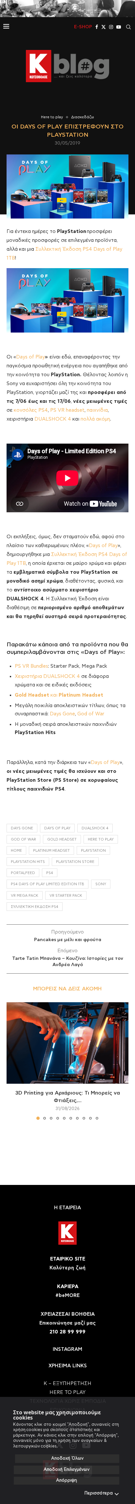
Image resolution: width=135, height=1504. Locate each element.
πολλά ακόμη (95, 419)
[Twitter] (103, 26)
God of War (90, 713)
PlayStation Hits (28, 862)
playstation (93, 850)
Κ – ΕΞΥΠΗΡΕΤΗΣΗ (67, 1383)
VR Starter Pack (65, 895)
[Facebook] (96, 26)
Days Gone (62, 713)
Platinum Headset (51, 850)
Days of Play (30, 357)
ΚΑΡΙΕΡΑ (67, 1286)
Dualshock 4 (95, 828)
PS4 (49, 873)
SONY (100, 884)
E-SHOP (83, 27)
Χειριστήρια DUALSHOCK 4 (47, 676)
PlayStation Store (75, 862)
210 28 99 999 (67, 1332)
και (59, 695)
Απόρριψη (66, 1480)
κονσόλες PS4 (31, 410)
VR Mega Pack (24, 895)
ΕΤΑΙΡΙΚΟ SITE (67, 1259)
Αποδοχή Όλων (67, 1458)
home (16, 850)
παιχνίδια (97, 410)
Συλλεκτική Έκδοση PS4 (34, 907)
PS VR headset (67, 410)
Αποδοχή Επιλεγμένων (66, 1470)
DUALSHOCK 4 (52, 419)
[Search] (128, 26)
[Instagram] (111, 26)
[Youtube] (118, 26)
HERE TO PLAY (101, 839)
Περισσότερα (99, 1493)
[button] (12, 1060)
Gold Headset (62, 839)
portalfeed (23, 873)
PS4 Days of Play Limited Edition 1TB (47, 884)
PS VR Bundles (31, 666)
